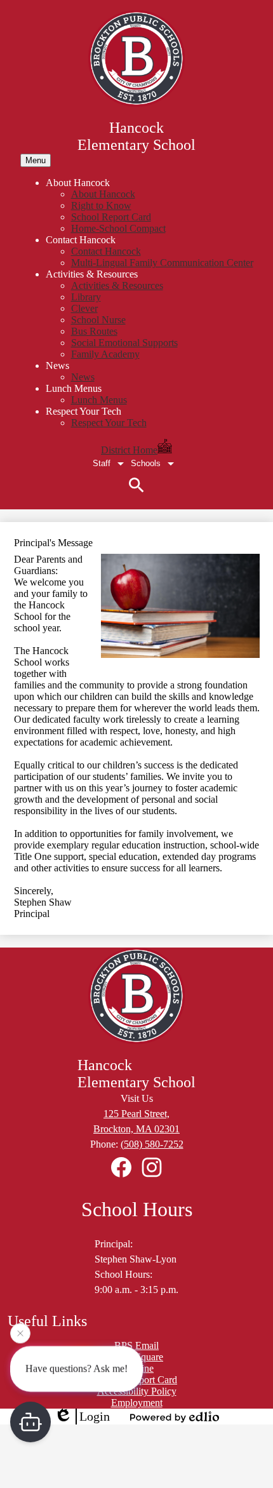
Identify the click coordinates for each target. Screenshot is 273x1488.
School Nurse (98, 319)
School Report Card (111, 216)
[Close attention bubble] (20, 1333)
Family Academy (105, 354)
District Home (129, 450)
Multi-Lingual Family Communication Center (162, 262)
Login (94, 1416)
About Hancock (103, 194)
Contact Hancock (106, 251)
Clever (84, 308)
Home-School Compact (118, 228)
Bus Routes (94, 331)
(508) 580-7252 (152, 1144)
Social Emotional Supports (124, 342)
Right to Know (101, 205)
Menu (35, 160)
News (83, 377)
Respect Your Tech (109, 422)
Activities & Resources (117, 285)
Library (86, 297)
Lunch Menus (99, 399)
